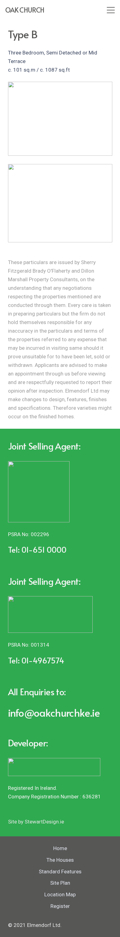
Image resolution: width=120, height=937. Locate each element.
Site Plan (60, 883)
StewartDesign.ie (44, 822)
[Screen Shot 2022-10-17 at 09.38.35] (60, 203)
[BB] (60, 119)
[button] (110, 10)
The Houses (60, 860)
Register (60, 906)
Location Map (60, 894)
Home (60, 848)
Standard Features (60, 871)
